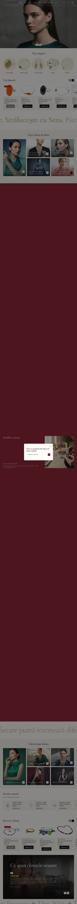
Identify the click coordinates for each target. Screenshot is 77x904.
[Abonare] (49, 454)
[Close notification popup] (50, 446)
